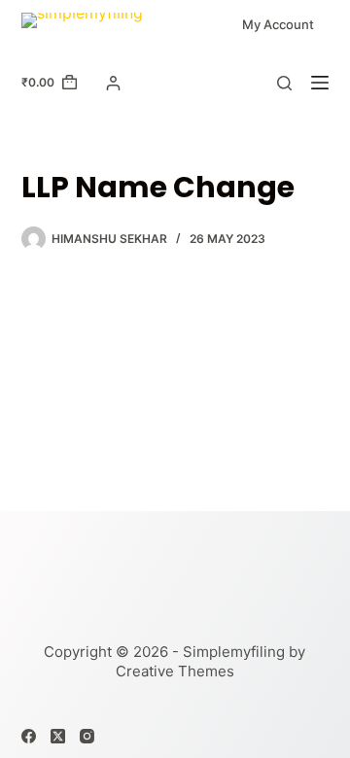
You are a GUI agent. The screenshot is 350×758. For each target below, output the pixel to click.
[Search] (284, 83)
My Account (278, 24)
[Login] (113, 83)
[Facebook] (28, 736)
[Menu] (320, 82)
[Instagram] (87, 736)
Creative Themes (175, 671)
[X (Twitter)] (58, 736)
